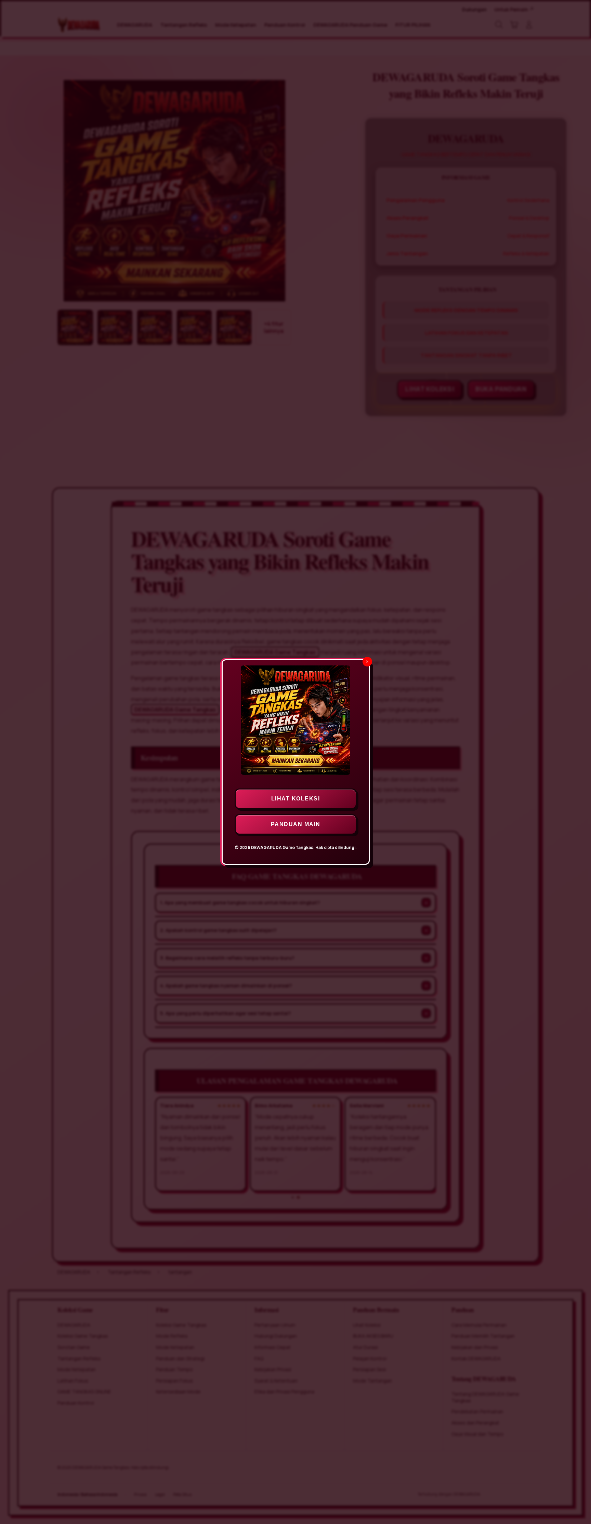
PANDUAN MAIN (295, 824)
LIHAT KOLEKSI (295, 798)
